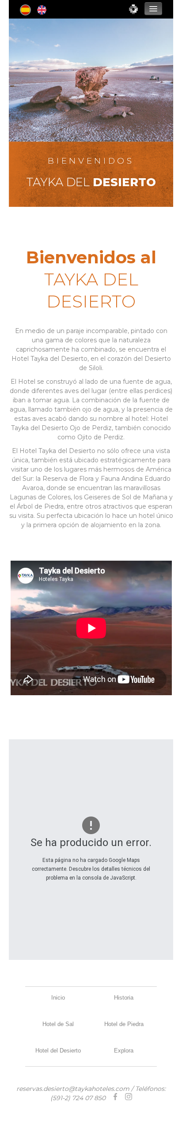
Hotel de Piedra (124, 1024)
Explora (123, 1050)
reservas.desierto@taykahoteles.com (72, 1089)
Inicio (58, 997)
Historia (123, 997)
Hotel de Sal (58, 1024)
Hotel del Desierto (58, 1050)
